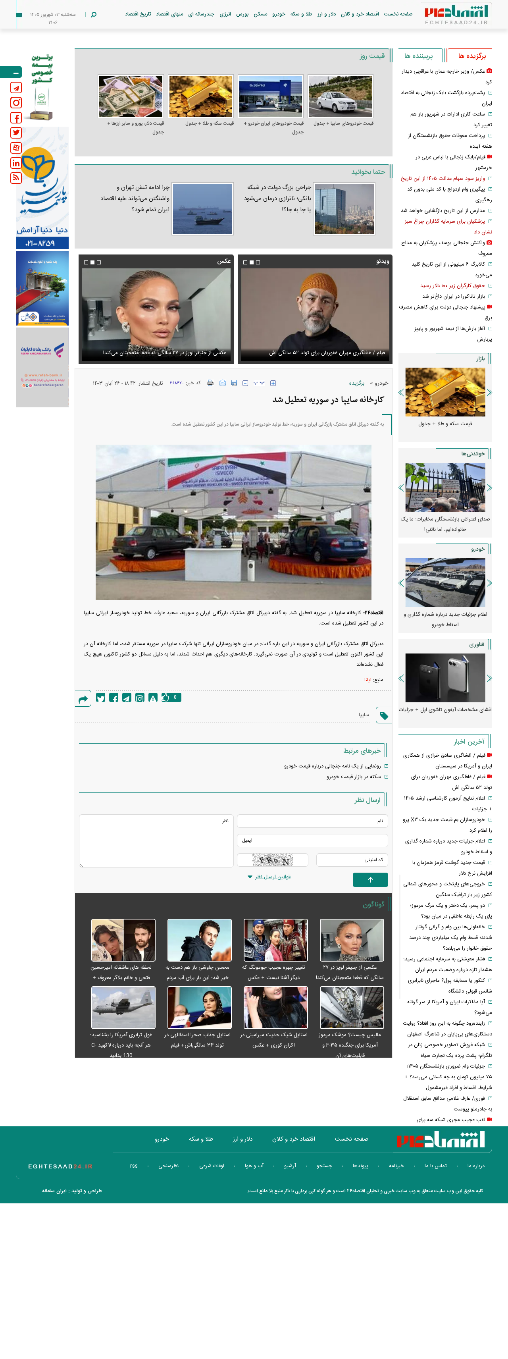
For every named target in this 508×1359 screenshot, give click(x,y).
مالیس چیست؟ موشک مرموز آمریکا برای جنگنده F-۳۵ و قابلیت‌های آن (350, 1045)
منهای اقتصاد (169, 14)
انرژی (225, 14)
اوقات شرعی (211, 1166)
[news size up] (273, 383)
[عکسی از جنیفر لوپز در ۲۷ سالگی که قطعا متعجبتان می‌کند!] (156, 314)
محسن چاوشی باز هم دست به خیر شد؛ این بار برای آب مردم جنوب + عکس (197, 978)
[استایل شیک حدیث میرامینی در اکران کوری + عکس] (272, 1008)
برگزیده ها (472, 56)
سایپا (364, 715)
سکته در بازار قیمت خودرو (354, 777)
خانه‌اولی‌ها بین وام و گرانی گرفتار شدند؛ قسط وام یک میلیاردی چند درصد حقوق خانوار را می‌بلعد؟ (450, 938)
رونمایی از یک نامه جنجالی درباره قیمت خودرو (332, 766)
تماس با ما (436, 1166)
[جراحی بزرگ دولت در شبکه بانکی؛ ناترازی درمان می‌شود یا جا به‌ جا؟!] (344, 208)
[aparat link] (16, 148)
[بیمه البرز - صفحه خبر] (42, 86)
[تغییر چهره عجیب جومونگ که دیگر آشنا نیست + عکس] (272, 940)
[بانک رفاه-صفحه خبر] (42, 367)
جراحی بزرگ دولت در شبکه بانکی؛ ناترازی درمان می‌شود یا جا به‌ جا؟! (277, 199)
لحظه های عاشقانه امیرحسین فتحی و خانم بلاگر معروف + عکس (121, 978)
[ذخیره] (234, 383)
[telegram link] (16, 88)
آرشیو (290, 1166)
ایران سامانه (54, 1191)
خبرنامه (396, 1166)
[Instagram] (139, 697)
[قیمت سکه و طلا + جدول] (201, 96)
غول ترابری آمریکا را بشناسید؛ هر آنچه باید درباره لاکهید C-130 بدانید (121, 1045)
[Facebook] (113, 697)
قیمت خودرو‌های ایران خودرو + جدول (274, 128)
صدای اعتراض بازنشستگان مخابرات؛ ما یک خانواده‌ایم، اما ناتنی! (445, 524)
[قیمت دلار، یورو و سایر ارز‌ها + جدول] (131, 96)
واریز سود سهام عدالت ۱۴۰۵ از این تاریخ (443, 178)
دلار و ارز (327, 14)
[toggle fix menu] (11, 72)
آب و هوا (254, 1166)
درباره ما (476, 1166)
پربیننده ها (418, 56)
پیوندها (360, 1166)
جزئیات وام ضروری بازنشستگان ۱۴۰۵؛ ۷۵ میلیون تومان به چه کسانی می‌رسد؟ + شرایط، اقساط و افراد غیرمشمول (448, 1077)
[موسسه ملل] (42, 288)
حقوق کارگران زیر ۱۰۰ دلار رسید (452, 285)
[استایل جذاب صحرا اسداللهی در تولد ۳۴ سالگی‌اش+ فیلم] (196, 1008)
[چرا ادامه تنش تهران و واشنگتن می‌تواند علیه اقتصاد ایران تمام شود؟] (202, 208)
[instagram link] (16, 103)
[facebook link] (16, 118)
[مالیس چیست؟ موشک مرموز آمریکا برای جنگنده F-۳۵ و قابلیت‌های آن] (348, 1008)
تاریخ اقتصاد (138, 14)
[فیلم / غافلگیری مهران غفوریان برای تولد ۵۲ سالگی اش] (315, 314)
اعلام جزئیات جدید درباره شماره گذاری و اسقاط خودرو (445, 619)
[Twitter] (100, 697)
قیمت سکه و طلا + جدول (209, 123)
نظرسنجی (168, 1166)
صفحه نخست (398, 14)
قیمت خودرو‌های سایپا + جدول (343, 123)
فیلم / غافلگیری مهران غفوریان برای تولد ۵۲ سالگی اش (327, 353)
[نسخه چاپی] (210, 383)
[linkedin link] (16, 163)
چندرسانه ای (201, 14)
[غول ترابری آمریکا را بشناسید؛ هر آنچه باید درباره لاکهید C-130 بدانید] (119, 1008)
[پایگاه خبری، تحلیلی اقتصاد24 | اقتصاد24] (443, 16)
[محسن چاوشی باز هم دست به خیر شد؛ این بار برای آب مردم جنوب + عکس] (196, 940)
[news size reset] (259, 383)
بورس (242, 14)
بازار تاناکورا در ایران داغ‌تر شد (453, 296)
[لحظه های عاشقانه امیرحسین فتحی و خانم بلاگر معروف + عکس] (119, 940)
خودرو (278, 14)
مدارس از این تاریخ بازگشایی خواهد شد (443, 210)
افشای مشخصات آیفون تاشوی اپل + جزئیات (445, 710)
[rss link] (16, 178)
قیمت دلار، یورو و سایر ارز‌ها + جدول (135, 128)
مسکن (260, 14)
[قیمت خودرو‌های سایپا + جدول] (340, 96)
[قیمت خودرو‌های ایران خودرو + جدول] (271, 96)
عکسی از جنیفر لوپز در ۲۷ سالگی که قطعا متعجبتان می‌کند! (164, 353)
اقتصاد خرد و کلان (360, 14)
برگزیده (356, 383)
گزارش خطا (153, 697)
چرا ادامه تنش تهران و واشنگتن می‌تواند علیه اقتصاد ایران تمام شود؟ (134, 199)
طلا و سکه (301, 14)
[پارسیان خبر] (42, 188)
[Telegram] (126, 697)
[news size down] (245, 383)
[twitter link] (16, 133)
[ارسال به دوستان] (222, 383)
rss (134, 1166)
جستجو (324, 1166)
